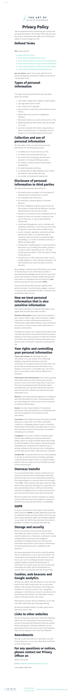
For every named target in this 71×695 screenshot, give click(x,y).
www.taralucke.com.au (26, 55)
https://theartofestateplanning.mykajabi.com (35, 69)
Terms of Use (29, 691)
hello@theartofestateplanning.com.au (33, 663)
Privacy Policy (29, 688)
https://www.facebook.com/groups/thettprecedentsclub (39, 66)
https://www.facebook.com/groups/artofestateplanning (39, 61)
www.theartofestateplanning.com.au (31, 58)
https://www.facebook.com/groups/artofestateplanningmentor (42, 63)
